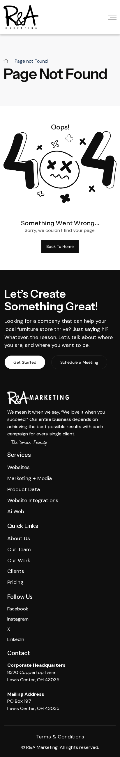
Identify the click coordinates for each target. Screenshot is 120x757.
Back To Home (60, 246)
